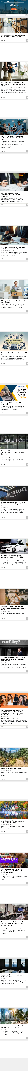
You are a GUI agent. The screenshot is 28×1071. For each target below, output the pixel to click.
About (9, 15)
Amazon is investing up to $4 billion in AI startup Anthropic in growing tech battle (13, 503)
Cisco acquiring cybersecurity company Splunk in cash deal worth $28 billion (13, 452)
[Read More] (27, 40)
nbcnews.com (5, 455)
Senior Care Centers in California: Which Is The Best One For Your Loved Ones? (13, 137)
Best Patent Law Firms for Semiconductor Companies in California (11, 194)
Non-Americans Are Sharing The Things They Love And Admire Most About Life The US (13, 870)
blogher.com (5, 716)
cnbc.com (4, 662)
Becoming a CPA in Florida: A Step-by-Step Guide (13, 403)
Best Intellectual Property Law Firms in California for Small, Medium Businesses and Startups (13, 248)
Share (3, 40)
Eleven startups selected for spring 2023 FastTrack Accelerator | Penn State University (12, 923)
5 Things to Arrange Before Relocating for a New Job (13, 301)
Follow (14, 9)
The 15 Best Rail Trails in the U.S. (12, 769)
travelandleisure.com (7, 770)
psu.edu (4, 926)
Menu (3, 15)
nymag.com (5, 978)
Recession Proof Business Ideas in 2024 (14, 353)
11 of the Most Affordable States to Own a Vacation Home (12, 821)
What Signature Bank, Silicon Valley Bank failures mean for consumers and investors (13, 659)
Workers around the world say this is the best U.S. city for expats (13, 1026)
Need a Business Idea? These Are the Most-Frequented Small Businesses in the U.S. (13, 608)
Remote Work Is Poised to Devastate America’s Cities (13, 975)
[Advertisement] (14, 52)
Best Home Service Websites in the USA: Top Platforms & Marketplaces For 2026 (13, 84)
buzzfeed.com (5, 874)
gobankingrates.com (7, 611)
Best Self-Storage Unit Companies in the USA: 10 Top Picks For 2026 (13, 36)
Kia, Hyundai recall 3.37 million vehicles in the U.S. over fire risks (12, 556)
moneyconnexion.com (7, 354)
